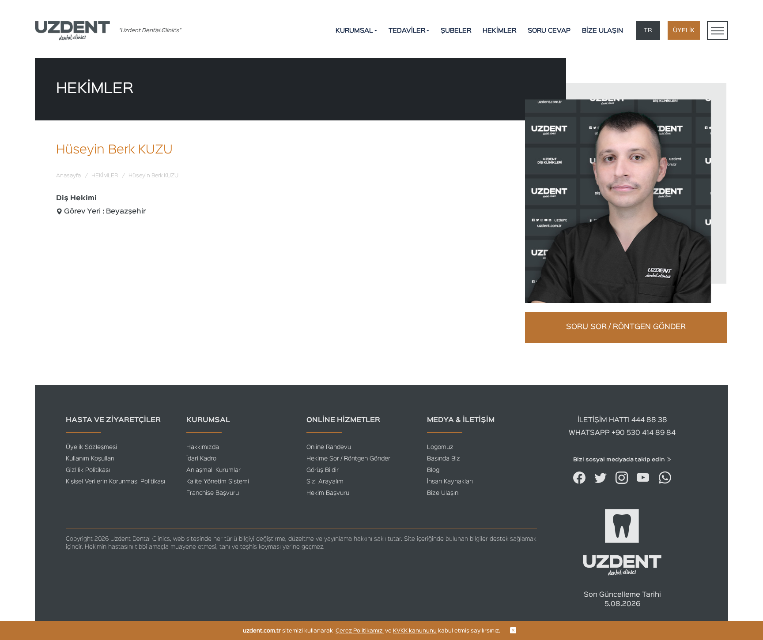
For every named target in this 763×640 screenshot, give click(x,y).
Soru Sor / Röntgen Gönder (626, 327)
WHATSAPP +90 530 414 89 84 (622, 433)
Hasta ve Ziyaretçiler (113, 420)
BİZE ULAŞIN (602, 31)
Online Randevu (328, 447)
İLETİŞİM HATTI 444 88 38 (622, 420)
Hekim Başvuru (327, 493)
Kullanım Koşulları (90, 458)
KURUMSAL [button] (354, 31)
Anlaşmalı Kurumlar (213, 470)
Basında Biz (443, 458)
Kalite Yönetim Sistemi (217, 481)
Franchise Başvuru (212, 493)
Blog (433, 470)
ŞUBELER (456, 31)
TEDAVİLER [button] (407, 31)
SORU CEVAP (549, 31)
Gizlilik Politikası (88, 470)
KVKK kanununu (415, 631)
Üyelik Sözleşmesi (91, 447)
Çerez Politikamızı (360, 631)
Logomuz (440, 447)
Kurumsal (208, 420)
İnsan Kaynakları (450, 481)
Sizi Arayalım (325, 481)
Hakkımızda (202, 447)
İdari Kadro (201, 458)
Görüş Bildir (322, 470)
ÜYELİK (684, 30)
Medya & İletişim (461, 420)
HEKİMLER (499, 31)
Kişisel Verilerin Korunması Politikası (115, 481)
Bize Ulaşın (442, 493)
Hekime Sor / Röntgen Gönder (348, 458)
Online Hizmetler (343, 420)
